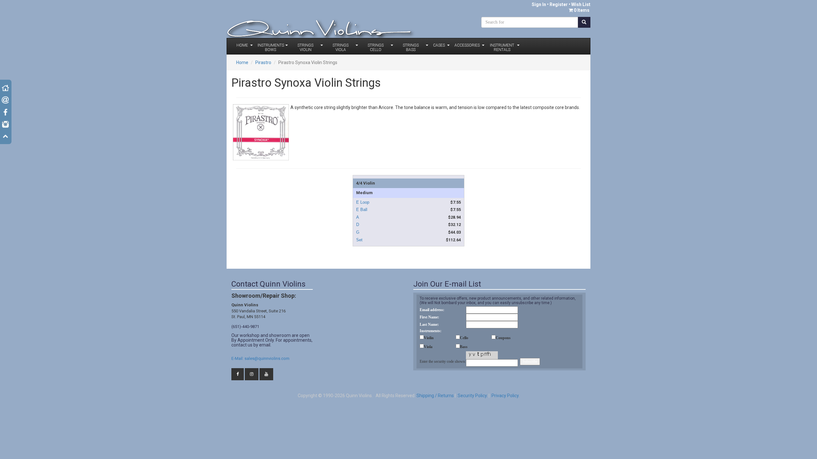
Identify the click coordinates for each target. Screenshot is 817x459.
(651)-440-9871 (245, 326)
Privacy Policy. (505, 395)
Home (242, 45)
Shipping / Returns (435, 395)
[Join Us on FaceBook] (237, 374)
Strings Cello (376, 47)
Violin (429, 338)
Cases (439, 45)
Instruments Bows (271, 47)
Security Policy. (472, 395)
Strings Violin (305, 47)
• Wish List (579, 4)
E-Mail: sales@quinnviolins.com (260, 358)
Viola (428, 347)
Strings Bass (411, 47)
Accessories (467, 45)
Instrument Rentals (502, 47)
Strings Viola (341, 47)
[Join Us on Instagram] (252, 374)
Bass (464, 347)
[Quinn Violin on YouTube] (266, 374)
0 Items (581, 10)
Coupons (503, 338)
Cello (464, 338)
